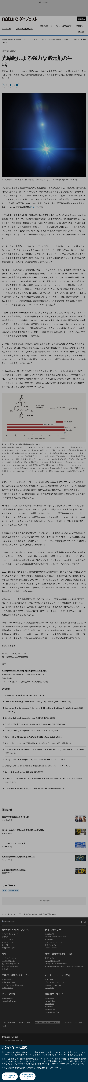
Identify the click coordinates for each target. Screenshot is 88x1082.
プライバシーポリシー (60, 1063)
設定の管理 (41, 1068)
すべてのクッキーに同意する (9, 1076)
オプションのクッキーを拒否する (27, 1076)
